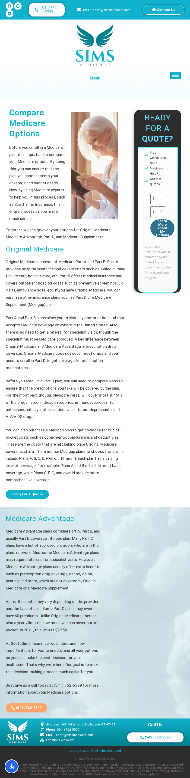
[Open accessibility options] (12, 766)
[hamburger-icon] (175, 75)
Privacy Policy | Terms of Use (95, 758)
